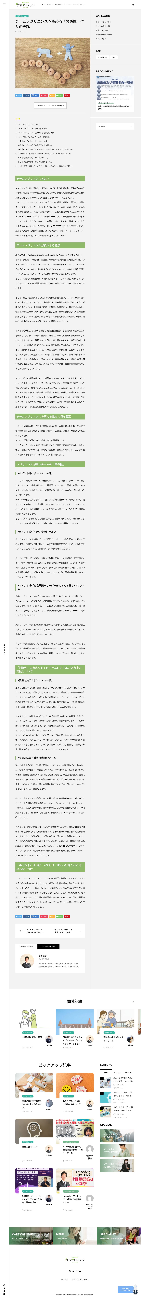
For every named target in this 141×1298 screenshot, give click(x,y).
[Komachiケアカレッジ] (25, 4)
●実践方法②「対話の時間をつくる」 (38, 162)
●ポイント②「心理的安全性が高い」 (38, 145)
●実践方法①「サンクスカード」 (36, 158)
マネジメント (102, 57)
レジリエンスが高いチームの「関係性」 (34, 137)
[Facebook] (4, 1291)
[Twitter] (4, 1288)
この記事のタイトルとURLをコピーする (50, 105)
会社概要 (64, 1279)
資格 (113, 57)
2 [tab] (115, 97)
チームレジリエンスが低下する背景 (33, 128)
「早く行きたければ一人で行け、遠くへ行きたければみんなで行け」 (46, 166)
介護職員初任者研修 (104, 34)
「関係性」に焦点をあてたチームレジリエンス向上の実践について (45, 154)
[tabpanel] (115, 94)
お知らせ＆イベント (104, 22)
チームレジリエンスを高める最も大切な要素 (36, 133)
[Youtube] (4, 1294)
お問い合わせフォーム (80, 1279)
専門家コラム (101, 39)
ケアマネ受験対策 (103, 26)
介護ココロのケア (103, 30)
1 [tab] (113, 97)
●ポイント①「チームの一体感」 (36, 141)
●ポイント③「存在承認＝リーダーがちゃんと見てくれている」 (48, 149)
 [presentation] (132, 1002)
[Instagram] (4, 1285)
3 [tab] (117, 97)
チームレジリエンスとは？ (29, 124)
